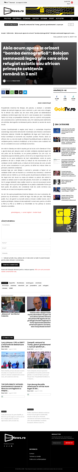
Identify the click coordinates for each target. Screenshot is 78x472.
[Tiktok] (9, 446)
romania (4, 288)
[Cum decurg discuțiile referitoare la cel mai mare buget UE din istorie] (39, 401)
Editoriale (10, 33)
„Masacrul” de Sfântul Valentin (10, 315)
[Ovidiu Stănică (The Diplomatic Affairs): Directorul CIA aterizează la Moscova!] (56, 197)
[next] (72, 24)
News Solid (16, 81)
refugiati (45, 285)
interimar (13, 285)
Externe (4, 367)
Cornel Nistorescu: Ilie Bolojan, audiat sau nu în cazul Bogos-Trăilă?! (69, 189)
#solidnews (20, 283)
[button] (72, 19)
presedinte (33, 285)
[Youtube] (11, 446)
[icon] (72, 3)
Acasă (3, 33)
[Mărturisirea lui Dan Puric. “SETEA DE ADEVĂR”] (56, 181)
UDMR (11, 288)
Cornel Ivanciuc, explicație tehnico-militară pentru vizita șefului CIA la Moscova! (68, 174)
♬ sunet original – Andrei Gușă (31, 212)
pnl (27, 285)
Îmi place (56, 96)
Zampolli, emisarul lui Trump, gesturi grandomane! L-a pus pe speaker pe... (39, 344)
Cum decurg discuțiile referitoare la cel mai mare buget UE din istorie (68, 131)
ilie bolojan (5, 285)
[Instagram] (6, 446)
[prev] (69, 24)
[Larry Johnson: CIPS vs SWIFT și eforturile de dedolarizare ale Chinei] (13, 360)
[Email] (16, 92)
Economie (30, 409)
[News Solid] (4, 80)
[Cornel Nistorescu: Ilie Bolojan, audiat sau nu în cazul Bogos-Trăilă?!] (56, 189)
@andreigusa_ (16, 212)
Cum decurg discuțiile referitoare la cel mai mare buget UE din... (38, 386)
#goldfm (12, 283)
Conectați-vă (65, 96)
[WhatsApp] (12, 92)
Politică (30, 367)
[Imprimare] (21, 92)
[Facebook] (3, 92)
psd (40, 285)
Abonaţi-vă (69, 443)
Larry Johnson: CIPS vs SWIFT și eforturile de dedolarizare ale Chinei (13, 344)
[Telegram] (25, 92)
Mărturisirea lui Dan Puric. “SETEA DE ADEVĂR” (67, 181)
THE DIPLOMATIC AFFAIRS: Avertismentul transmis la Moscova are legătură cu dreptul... (12, 387)
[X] (8, 92)
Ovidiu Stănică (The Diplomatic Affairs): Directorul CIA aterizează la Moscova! (68, 198)
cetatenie (38, 283)
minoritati (21, 285)
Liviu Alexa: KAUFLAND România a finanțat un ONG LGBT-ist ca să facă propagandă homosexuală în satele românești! (68, 163)
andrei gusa (29, 283)
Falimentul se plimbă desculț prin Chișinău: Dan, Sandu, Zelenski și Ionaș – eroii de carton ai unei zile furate (68, 140)
